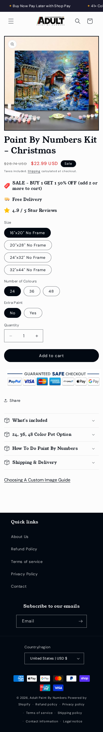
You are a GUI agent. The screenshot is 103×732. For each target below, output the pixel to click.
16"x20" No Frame (27, 232)
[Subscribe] (80, 621)
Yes (33, 312)
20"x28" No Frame (28, 245)
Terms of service (27, 561)
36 (32, 291)
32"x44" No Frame (28, 269)
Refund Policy (24, 548)
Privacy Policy (24, 573)
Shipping (34, 171)
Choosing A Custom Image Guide (37, 480)
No (12, 312)
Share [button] (15, 400)
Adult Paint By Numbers (48, 698)
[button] (11, 21)
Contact (18, 586)
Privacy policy (73, 704)
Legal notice (72, 721)
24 (12, 291)
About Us (20, 536)
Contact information (42, 721)
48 (51, 291)
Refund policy (46, 704)
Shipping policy (70, 713)
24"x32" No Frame (28, 257)
